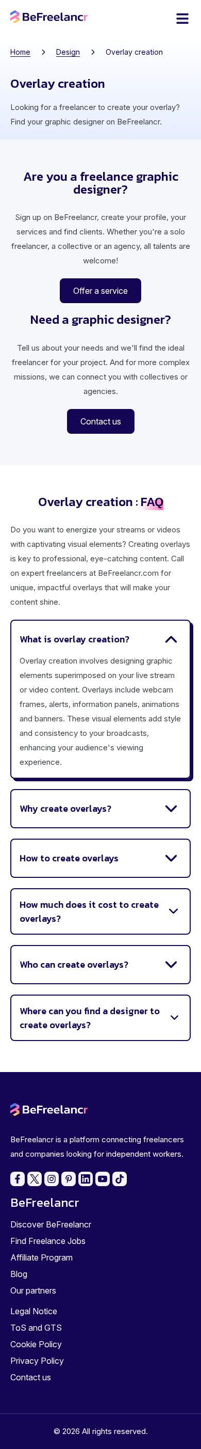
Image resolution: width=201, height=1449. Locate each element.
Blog (18, 1274)
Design (68, 52)
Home (20, 52)
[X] (34, 1179)
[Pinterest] (68, 1179)
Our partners (33, 1290)
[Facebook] (17, 1179)
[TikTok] (119, 1179)
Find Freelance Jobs (48, 1241)
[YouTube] (102, 1179)
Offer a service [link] (100, 291)
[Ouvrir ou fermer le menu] (182, 18)
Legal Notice (33, 1311)
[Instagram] (51, 1179)
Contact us (30, 1377)
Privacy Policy (37, 1361)
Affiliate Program (41, 1257)
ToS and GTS (36, 1327)
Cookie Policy (36, 1344)
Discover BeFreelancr (50, 1224)
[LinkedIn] (85, 1179)
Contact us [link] (100, 421)
